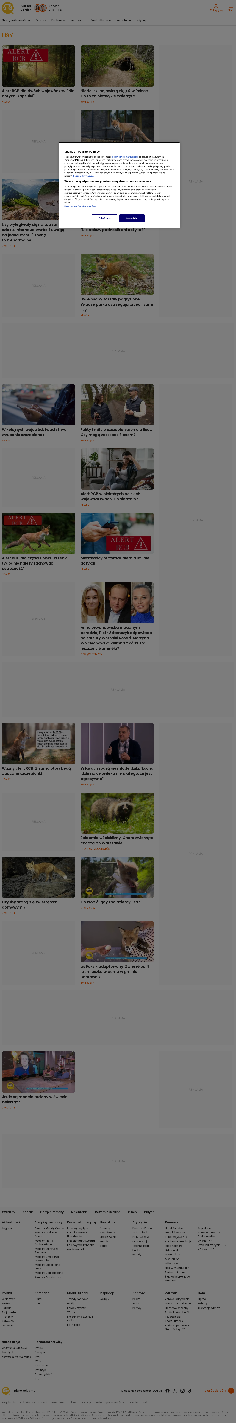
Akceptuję (131, 218)
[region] (119, 185)
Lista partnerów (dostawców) (80, 206)
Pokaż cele (105, 218)
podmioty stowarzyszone (125, 157)
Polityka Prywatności (84, 176)
